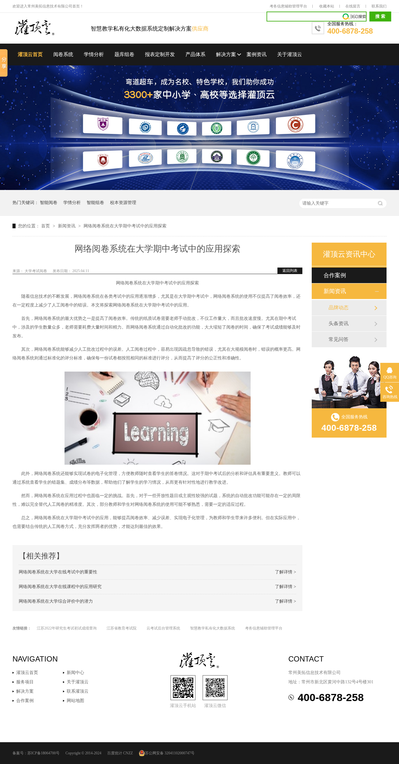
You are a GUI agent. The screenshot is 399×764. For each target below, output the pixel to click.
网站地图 (75, 700)
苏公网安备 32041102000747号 (170, 753)
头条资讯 (339, 323)
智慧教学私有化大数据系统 (212, 628)
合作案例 (335, 275)
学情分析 (94, 54)
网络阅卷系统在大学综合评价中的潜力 (56, 601)
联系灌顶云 (78, 691)
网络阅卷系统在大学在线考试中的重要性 (58, 572)
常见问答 (339, 339)
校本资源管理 (123, 202)
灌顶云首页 (30, 54)
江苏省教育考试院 (122, 628)
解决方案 (226, 54)
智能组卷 (95, 202)
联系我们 (379, 6)
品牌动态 (339, 307)
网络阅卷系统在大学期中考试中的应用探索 (125, 226)
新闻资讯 (67, 226)
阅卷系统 (63, 54)
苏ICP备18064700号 (43, 753)
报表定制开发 (160, 54)
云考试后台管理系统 (163, 628)
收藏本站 (326, 6)
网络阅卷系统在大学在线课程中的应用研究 (60, 586)
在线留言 (352, 6)
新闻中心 (75, 672)
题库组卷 (124, 54)
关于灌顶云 (289, 54)
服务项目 (25, 682)
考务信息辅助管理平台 (288, 6)
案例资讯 (257, 54)
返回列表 (289, 270)
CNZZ (128, 753)
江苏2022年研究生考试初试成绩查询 (67, 628)
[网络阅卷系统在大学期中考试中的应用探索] (51, 28)
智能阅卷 (48, 202)
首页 (46, 226)
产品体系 (195, 54)
